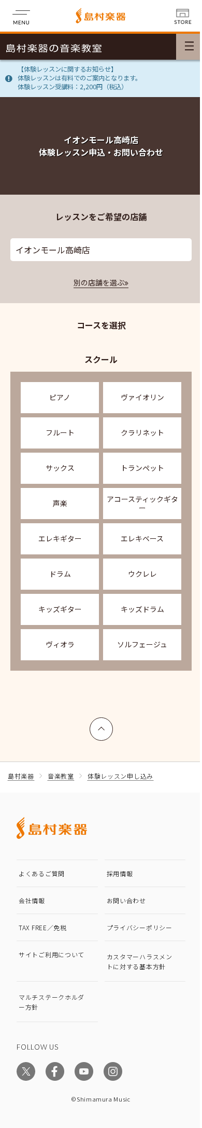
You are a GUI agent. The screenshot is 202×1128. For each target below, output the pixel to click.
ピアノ (59, 397)
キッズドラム (142, 609)
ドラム (60, 573)
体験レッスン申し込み (120, 775)
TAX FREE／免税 (43, 927)
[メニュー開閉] (189, 47)
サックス (60, 468)
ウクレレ (142, 573)
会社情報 (32, 900)
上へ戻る (101, 724)
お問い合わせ (126, 900)
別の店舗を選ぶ (99, 282)
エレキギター (60, 538)
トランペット (142, 468)
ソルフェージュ (142, 644)
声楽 (60, 503)
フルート (60, 432)
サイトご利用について (51, 954)
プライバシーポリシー (139, 927)
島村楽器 (21, 775)
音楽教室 (61, 775)
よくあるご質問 (42, 873)
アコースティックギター (142, 503)
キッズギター (60, 609)
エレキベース (142, 538)
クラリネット (142, 432)
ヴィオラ (60, 644)
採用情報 (120, 873)
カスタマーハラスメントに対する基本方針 (139, 961)
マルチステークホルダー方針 (51, 1002)
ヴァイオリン (142, 397)
